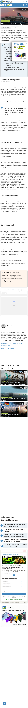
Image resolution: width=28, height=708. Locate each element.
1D (5, 290)
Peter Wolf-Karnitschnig (18, 371)
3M (12, 290)
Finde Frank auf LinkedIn (7, 348)
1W (7, 290)
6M (15, 290)
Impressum (12, 602)
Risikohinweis (17, 602)
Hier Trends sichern (20, 59)
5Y (20, 290)
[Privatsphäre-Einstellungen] (4, 703)
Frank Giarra (24, 9)
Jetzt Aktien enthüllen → (14, 593)
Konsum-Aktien (5, 27)
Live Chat (11, 280)
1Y (17, 290)
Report (15, 262)
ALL (22, 290)
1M (10, 290)
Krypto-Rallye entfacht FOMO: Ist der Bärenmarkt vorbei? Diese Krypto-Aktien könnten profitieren (13, 567)
